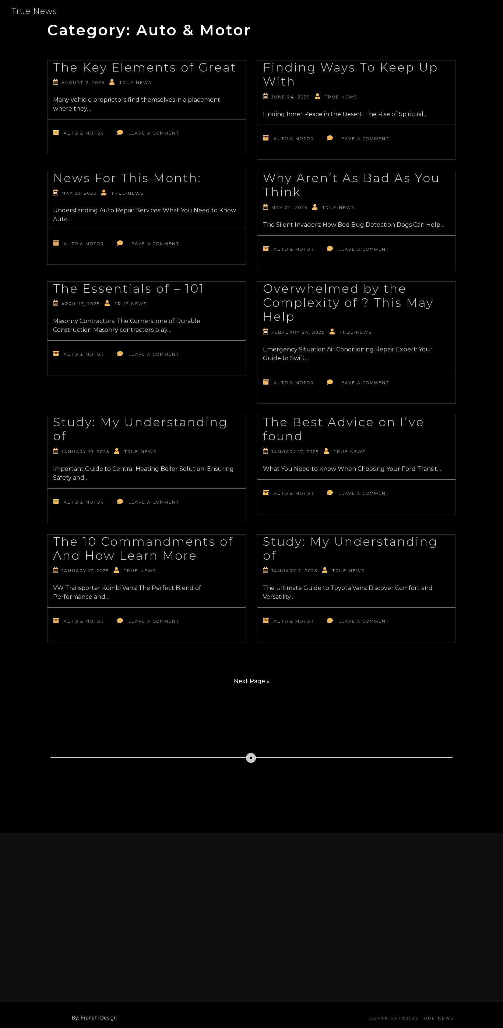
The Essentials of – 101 (129, 288)
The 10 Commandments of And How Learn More (143, 548)
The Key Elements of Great (145, 67)
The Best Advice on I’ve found (344, 429)
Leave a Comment (154, 133)
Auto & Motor (84, 133)
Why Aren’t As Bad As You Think (351, 185)
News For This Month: (127, 178)
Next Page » (252, 681)
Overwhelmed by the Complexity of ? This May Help (348, 302)
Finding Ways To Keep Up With (350, 74)
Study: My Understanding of (140, 429)
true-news (135, 82)
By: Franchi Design (94, 1017)
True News (34, 11)
